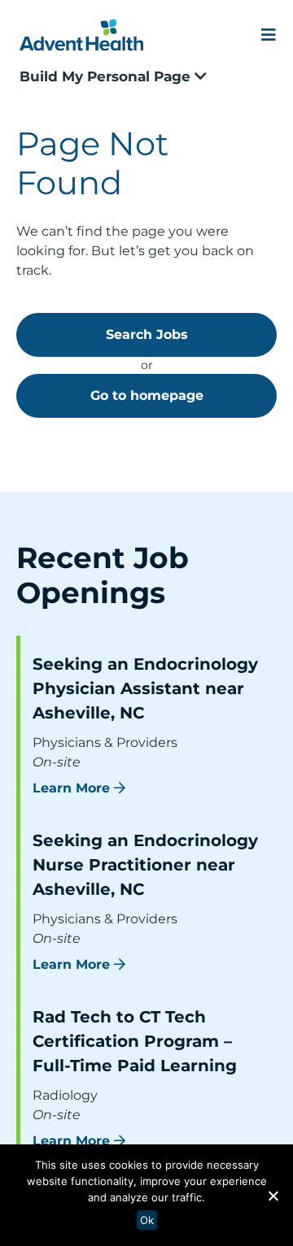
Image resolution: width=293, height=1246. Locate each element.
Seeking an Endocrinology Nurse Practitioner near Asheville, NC (145, 865)
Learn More (71, 788)
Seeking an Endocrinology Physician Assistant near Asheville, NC (145, 688)
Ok (147, 1219)
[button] (273, 1195)
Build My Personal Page (107, 76)
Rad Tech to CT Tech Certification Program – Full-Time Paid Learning (135, 1041)
